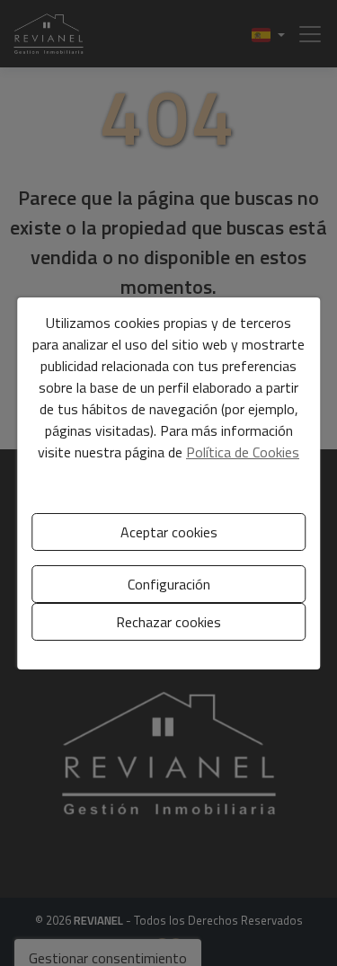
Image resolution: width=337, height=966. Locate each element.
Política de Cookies (242, 452)
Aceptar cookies (168, 532)
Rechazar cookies (168, 622)
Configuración (169, 584)
